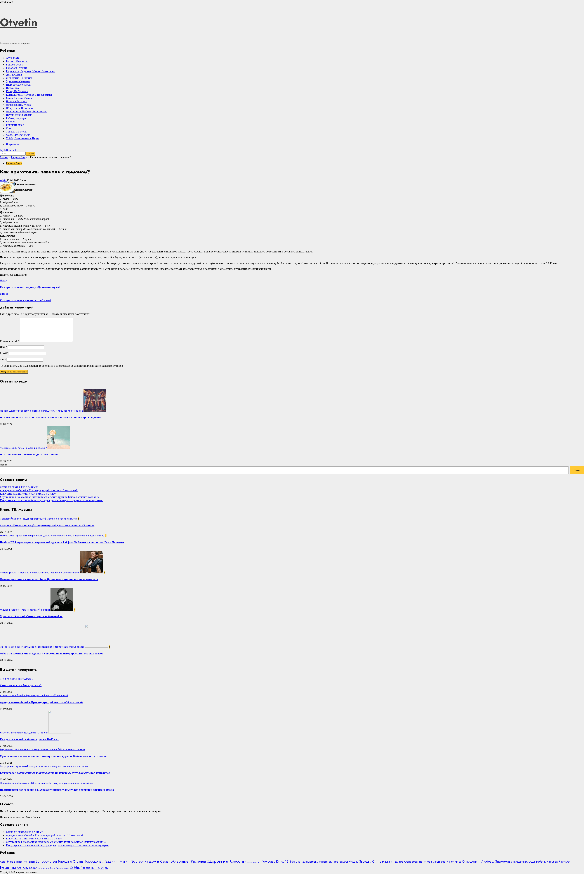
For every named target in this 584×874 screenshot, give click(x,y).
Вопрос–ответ (14, 64)
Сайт (3, 359)
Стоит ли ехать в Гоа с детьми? (19, 487)
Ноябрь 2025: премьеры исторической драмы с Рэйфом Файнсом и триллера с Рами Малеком (52, 535)
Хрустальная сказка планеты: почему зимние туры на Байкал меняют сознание (50, 497)
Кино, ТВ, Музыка (17, 91)
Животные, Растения (19, 78)
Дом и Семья (14, 74)
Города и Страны (16, 68)
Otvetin (18, 22)
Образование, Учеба (18, 104)
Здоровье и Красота (18, 81)
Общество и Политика (19, 108)
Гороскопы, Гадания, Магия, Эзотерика (30, 71)
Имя (3, 347)
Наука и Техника (16, 101)
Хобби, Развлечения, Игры (22, 138)
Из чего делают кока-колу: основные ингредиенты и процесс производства (41, 410)
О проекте (12, 144)
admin (3, 180)
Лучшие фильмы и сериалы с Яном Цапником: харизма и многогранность (39, 572)
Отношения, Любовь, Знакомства (26, 111)
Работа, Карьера (16, 118)
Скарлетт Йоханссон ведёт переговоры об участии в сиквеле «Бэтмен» (38, 518)
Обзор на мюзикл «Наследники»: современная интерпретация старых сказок (42, 646)
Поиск (3, 464)
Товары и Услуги (16, 131)
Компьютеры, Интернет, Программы (29, 94)
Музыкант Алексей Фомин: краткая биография (25, 609)
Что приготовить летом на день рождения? (23, 448)
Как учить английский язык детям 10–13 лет (28, 493)
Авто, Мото (12, 58)
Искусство (12, 88)
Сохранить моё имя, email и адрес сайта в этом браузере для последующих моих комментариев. (63, 365)
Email (4, 353)
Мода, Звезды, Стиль (19, 98)
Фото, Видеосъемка (18, 135)
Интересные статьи (18, 84)
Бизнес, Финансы (17, 61)
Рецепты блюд (15, 125)
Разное (10, 121)
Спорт (10, 128)
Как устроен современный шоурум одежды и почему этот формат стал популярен (51, 500)
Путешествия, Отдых (19, 114)
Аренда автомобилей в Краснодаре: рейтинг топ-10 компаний (39, 490)
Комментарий (9, 341)
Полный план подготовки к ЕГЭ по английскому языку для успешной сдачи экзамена (46, 783)
